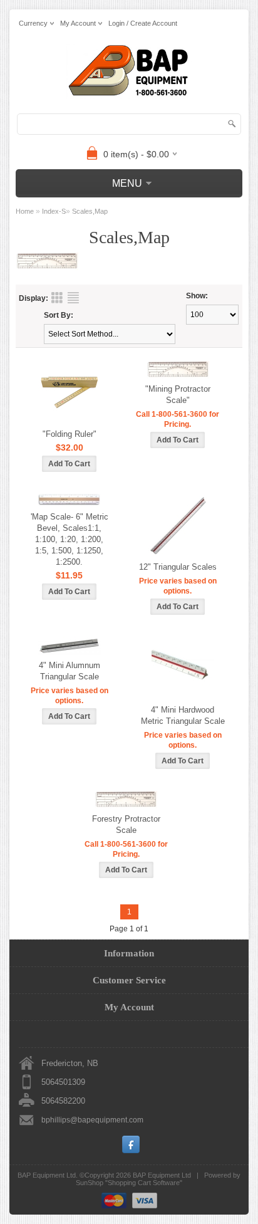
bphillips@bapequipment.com (92, 1120)
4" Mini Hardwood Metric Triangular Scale (183, 715)
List (73, 297)
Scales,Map (90, 211)
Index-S (54, 211)
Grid (57, 297)
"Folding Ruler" (69, 434)
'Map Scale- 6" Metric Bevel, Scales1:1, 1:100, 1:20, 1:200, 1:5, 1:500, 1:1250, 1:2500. (69, 539)
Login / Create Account (142, 23)
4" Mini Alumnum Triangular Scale (69, 671)
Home (25, 211)
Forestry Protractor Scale (126, 824)
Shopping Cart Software (144, 1182)
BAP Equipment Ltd (162, 1175)
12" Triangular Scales (178, 567)
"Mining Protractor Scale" (177, 394)
